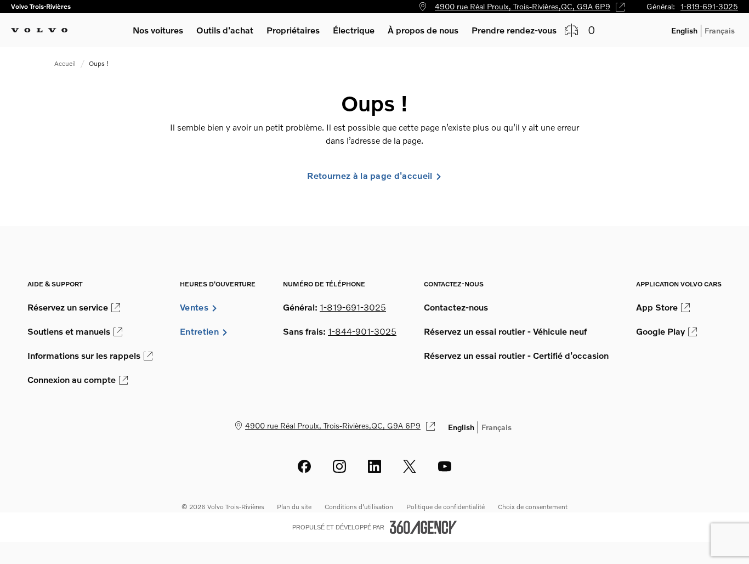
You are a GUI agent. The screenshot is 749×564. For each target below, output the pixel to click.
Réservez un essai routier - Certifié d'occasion (516, 355)
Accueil (65, 63)
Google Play (660, 331)
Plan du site (294, 507)
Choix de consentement (533, 507)
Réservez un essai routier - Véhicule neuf (505, 331)
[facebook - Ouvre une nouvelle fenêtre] (304, 466)
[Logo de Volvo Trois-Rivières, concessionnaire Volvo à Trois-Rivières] (39, 30)
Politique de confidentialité (445, 507)
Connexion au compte (71, 379)
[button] (158, 30)
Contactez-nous (456, 307)
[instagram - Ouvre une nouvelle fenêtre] (339, 466)
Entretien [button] (199, 331)
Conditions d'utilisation (359, 507)
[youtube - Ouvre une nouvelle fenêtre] (444, 466)
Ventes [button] (194, 307)
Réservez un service (67, 307)
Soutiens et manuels (68, 331)
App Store (657, 307)
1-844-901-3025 (362, 331)
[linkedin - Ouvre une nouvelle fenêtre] (374, 466)
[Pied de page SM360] (423, 527)
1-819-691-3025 (709, 6)
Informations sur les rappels (83, 355)
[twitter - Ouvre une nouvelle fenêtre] (409, 466)
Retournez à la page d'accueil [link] (369, 175)
